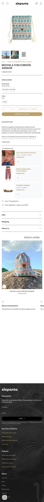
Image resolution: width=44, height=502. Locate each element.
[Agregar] (18, 161)
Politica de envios (7, 463)
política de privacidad (8, 455)
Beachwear (5, 489)
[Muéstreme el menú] (3, 3)
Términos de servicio (9, 467)
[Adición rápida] (4, 287)
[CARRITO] (41, 3)
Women (4, 478)
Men (3, 482)
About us (5, 228)
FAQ (3, 215)
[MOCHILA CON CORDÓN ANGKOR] (22, 264)
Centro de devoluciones (10, 440)
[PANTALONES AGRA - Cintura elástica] (8, 174)
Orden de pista (7, 436)
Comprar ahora (22, 114)
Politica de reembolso (9, 459)
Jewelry (4, 493)
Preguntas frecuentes (9, 433)
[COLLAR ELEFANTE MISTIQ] (8, 158)
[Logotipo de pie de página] (10, 389)
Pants (4, 485)
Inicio (3, 61)
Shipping (5, 222)
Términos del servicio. (15, 423)
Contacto (5, 444)
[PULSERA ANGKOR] (8, 190)
